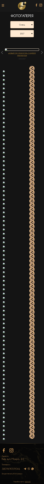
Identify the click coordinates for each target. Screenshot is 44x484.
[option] (22, 54)
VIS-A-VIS (28, 481)
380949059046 (11, 468)
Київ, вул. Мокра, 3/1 (13, 459)
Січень (22, 25)
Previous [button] (2, 52)
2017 (22, 34)
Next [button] (42, 52)
